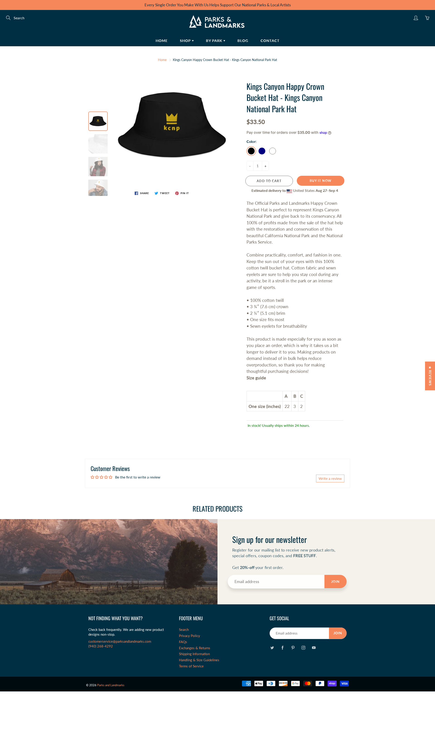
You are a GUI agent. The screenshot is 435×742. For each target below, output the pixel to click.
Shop (186, 40)
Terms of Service (191, 666)
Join (335, 581)
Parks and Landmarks (110, 685)
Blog (242, 40)
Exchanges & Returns (194, 648)
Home (162, 40)
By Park (214, 40)
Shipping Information (194, 654)
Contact (270, 40)
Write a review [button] (330, 478)
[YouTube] (314, 648)
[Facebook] (282, 648)
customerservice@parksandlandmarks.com (119, 641)
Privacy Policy (189, 636)
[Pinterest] (293, 648)
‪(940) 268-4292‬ (100, 646)
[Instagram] (303, 648)
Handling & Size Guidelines (199, 660)
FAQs (183, 642)
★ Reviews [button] (430, 376)
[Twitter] (272, 648)
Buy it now (321, 181)
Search (184, 630)
